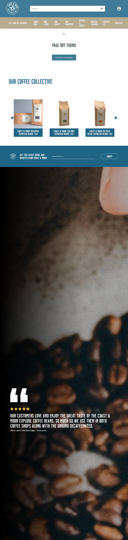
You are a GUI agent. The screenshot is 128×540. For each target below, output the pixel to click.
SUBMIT (109, 156)
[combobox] (64, 9)
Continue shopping (64, 57)
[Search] (102, 9)
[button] (116, 117)
